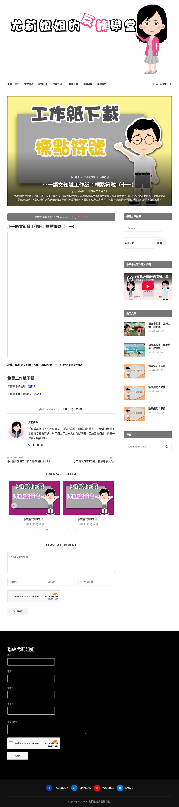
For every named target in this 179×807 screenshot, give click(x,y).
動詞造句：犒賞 (157, 387)
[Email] (164, 84)
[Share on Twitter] (73, 409)
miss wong (75, 364)
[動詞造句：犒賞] (134, 393)
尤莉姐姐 (79, 191)
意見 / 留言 (13, 722)
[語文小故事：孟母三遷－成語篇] (134, 329)
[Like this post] (66, 409)
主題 (10, 704)
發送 (17, 755)
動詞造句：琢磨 (157, 366)
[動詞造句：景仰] (134, 414)
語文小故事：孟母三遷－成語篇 (159, 325)
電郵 (10, 671)
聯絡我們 (101, 84)
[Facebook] (153, 84)
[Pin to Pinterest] (77, 409)
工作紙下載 (72, 84)
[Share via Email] (81, 409)
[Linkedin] (157, 84)
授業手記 (57, 84)
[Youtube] (161, 84)
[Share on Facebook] (70, 409)
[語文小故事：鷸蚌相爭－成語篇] (134, 350)
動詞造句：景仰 (157, 408)
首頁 (9, 84)
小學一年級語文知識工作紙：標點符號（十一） (34, 364)
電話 (10, 688)
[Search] (170, 84)
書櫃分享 (87, 84)
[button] (14, 506)
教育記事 (43, 84)
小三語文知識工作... (34, 519)
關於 (17, 84)
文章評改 (28, 84)
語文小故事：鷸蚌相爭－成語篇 (159, 346)
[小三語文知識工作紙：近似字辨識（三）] (34, 498)
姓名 (10, 655)
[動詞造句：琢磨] (134, 371)
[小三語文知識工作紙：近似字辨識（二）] (88, 498)
